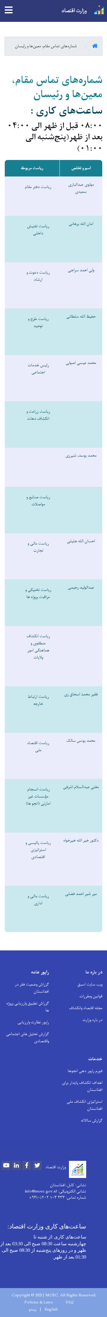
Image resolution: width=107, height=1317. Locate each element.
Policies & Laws (38, 1302)
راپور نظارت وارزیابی (33, 1022)
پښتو (32, 1309)
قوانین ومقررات (91, 996)
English (51, 1309)
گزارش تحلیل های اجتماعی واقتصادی (27, 1037)
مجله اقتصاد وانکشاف (86, 1008)
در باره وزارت (92, 1020)
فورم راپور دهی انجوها (85, 1071)
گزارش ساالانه (92, 1120)
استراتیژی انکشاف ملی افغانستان (85, 1105)
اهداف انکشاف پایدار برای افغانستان (82, 1086)
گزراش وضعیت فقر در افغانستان (32, 988)
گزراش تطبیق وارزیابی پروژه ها (27, 1007)
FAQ (70, 1302)
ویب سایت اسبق (90, 984)
